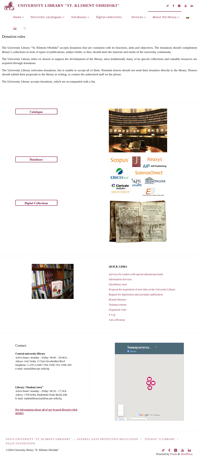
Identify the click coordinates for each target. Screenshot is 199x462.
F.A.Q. (112, 314)
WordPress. (187, 454)
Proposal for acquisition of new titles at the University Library (142, 289)
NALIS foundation (20, 443)
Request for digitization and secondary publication (136, 294)
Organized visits (117, 309)
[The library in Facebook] (173, 5)
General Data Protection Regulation (107, 439)
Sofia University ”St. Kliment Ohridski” (38, 439)
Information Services (120, 279)
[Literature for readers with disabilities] (167, 5)
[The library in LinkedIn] (192, 5)
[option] (52, 281)
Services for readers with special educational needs (136, 274)
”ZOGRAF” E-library (159, 439)
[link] (25, 28)
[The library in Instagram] (179, 5)
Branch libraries (117, 299)
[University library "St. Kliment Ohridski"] (9, 5)
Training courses (118, 304)
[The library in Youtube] (185, 5)
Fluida (173, 454)
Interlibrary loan (118, 284)
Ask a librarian (117, 319)
